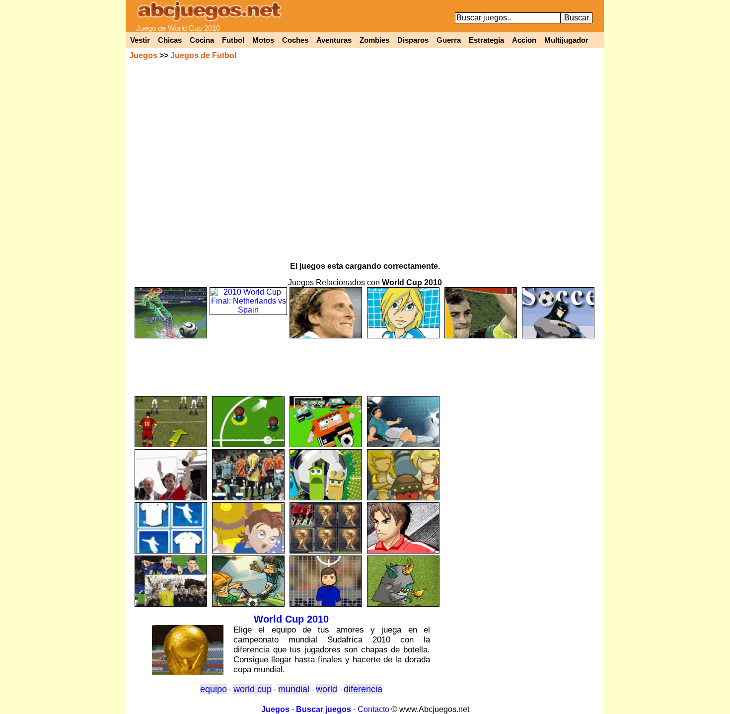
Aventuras (334, 40)
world (326, 689)
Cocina (202, 40)
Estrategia (486, 40)
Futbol (233, 40)
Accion (524, 40)
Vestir (140, 40)
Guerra (449, 40)
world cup (252, 689)
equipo (213, 689)
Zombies (374, 40)
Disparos (413, 40)
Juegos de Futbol (203, 55)
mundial (293, 689)
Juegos (143, 55)
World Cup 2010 (291, 619)
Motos (263, 40)
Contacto (373, 709)
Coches (295, 40)
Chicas (170, 40)
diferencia (363, 689)
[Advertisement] (365, 362)
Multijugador (566, 40)
